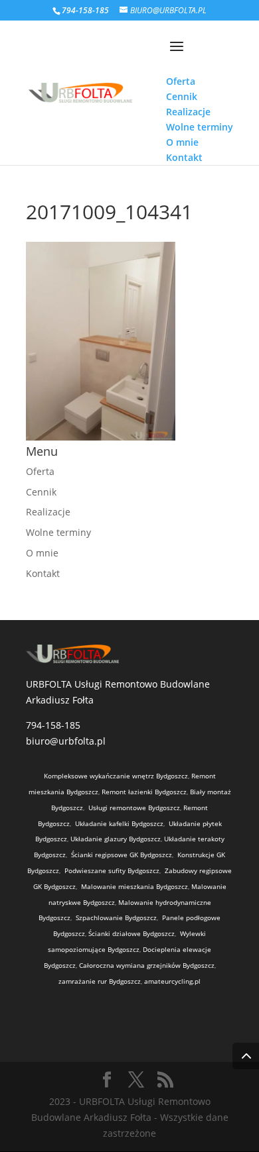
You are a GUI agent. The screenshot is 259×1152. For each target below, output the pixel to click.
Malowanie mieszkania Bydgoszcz (134, 886)
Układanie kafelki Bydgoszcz (119, 823)
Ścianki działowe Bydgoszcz (131, 933)
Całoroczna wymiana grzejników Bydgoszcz (147, 965)
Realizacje (48, 511)
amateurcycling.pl (172, 981)
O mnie (42, 553)
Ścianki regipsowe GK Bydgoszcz (121, 854)
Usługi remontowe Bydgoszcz (134, 807)
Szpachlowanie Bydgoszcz (116, 917)
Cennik (41, 492)
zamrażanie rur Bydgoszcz (99, 981)
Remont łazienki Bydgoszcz (144, 791)
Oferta (40, 471)
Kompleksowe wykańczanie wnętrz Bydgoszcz (116, 775)
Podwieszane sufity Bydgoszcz (111, 870)
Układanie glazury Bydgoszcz (115, 838)
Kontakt (43, 573)
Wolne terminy (58, 532)
